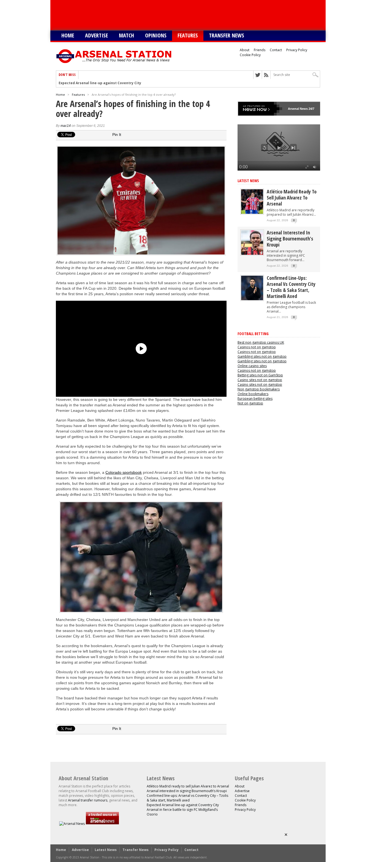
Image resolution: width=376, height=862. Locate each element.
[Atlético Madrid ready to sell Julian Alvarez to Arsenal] (252, 212)
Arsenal (293, 108)
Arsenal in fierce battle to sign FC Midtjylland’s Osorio (106, 83)
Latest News (248, 180)
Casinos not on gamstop (257, 347)
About (244, 50)
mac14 (66, 126)
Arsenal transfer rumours (87, 800)
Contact (276, 50)
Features (188, 35)
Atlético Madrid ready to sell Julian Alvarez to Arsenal (292, 197)
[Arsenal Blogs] (102, 823)
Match (126, 35)
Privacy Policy (296, 50)
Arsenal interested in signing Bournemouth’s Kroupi (290, 238)
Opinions (156, 35)
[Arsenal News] (72, 823)
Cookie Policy (250, 55)
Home (67, 35)
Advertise (96, 35)
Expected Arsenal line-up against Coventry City (183, 805)
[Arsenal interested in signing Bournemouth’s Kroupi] (252, 253)
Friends (259, 50)
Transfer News (226, 35)
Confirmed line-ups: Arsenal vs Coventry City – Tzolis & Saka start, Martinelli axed (291, 287)
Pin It (116, 134)
